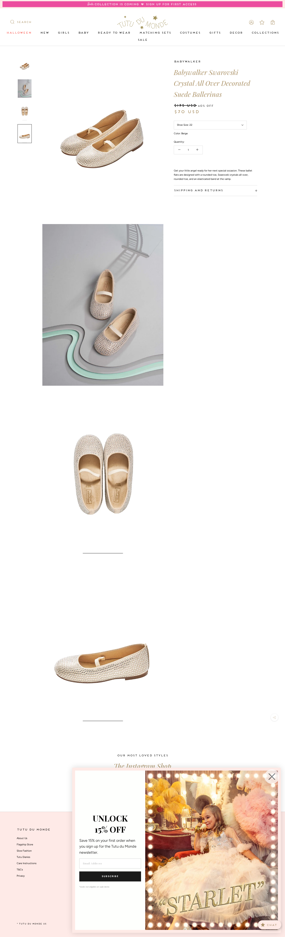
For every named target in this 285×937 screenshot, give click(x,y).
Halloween (18, 33)
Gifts (215, 33)
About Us (22, 838)
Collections (265, 33)
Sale (142, 40)
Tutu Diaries (23, 857)
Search (24, 22)
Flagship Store (25, 844)
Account (251, 22)
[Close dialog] (272, 776)
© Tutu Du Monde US (31, 924)
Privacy (21, 875)
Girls (63, 33)
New (44, 33)
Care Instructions (27, 863)
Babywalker (187, 61)
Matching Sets (155, 33)
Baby (83, 33)
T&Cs (20, 869)
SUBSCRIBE (110, 876)
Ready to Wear (113, 33)
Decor (236, 33)
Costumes (190, 33)
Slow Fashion (24, 850)
